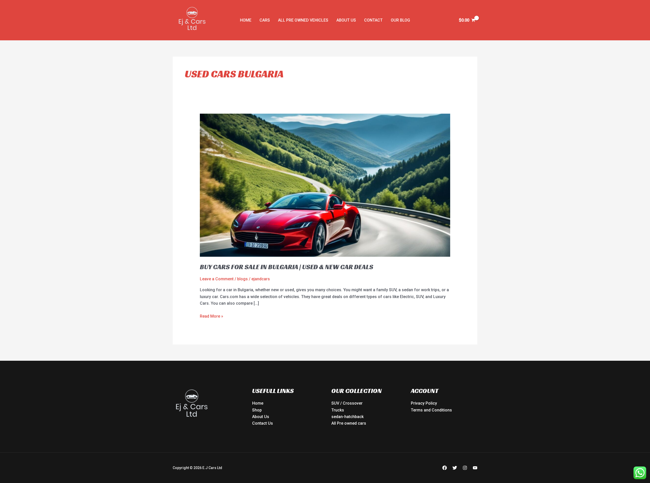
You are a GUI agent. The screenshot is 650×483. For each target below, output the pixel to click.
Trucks (337, 410)
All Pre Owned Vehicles (303, 20)
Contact (373, 20)
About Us (346, 20)
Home (245, 20)
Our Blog (400, 20)
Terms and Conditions (431, 410)
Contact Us (262, 423)
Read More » (211, 316)
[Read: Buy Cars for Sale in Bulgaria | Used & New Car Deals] (325, 184)
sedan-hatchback (347, 416)
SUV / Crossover (347, 403)
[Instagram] (465, 467)
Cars (264, 20)
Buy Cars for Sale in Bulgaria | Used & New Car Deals (286, 267)
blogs (242, 279)
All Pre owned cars (348, 423)
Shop (257, 410)
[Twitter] (454, 467)
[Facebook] (444, 467)
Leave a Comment (217, 279)
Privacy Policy (424, 403)
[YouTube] (475, 467)
